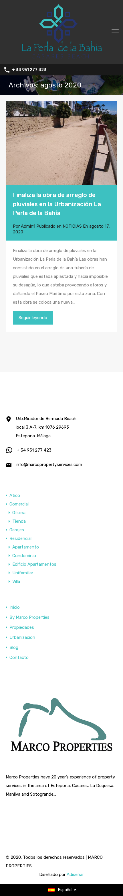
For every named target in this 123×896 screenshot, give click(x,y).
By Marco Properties (29, 617)
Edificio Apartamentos (34, 564)
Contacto (19, 657)
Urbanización (22, 637)
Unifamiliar (22, 572)
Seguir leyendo (33, 317)
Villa (16, 581)
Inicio (14, 607)
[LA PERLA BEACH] (61, 57)
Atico (14, 495)
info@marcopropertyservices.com (49, 464)
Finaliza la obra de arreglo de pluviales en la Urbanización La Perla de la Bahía (57, 203)
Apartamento (25, 547)
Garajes (16, 529)
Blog (13, 647)
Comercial (19, 504)
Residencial (20, 538)
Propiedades (21, 627)
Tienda (19, 521)
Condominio (24, 555)
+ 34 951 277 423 (29, 70)
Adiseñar (75, 874)
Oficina (18, 512)
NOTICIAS (72, 226)
